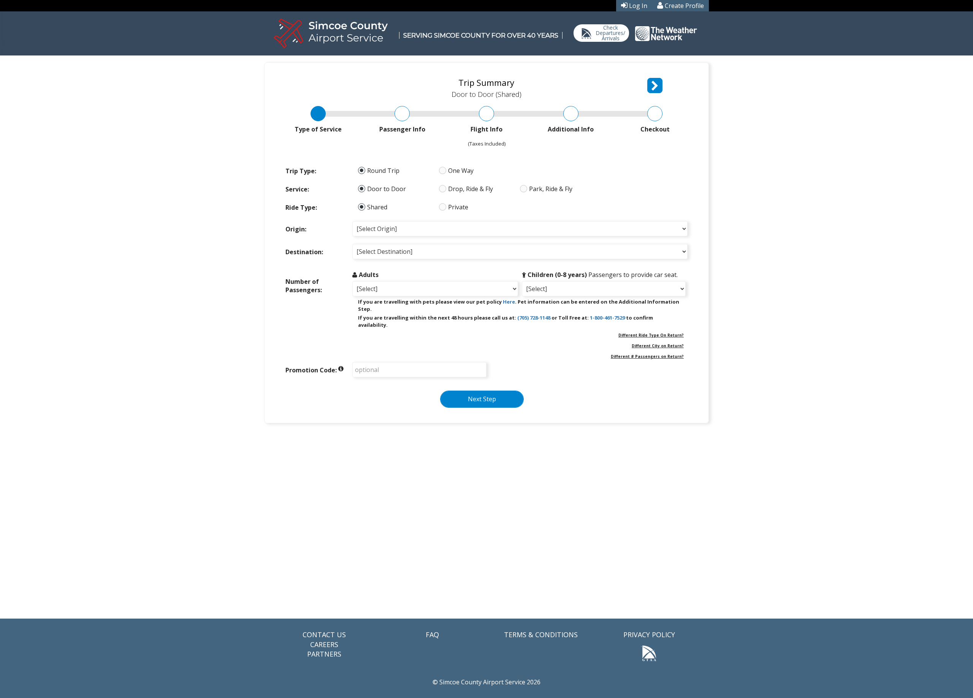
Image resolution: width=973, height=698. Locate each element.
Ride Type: (301, 207)
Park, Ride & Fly (550, 189)
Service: (297, 189)
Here (509, 301)
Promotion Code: (311, 370)
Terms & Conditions (541, 634)
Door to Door (386, 189)
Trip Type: (300, 171)
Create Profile (684, 6)
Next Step (482, 399)
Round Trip (383, 171)
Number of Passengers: (303, 285)
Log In (638, 6)
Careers (324, 644)
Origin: (295, 229)
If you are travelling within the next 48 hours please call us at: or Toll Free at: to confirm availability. (505, 321)
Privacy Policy (649, 634)
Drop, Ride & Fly (470, 189)
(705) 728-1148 (533, 317)
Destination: (304, 252)
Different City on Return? (658, 345)
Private (458, 207)
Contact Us (324, 634)
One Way (461, 171)
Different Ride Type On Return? (651, 335)
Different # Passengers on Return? (647, 356)
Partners (324, 653)
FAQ (432, 634)
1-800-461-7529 (607, 317)
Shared (377, 207)
